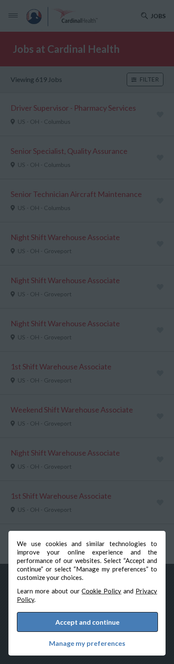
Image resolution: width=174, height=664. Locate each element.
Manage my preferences (87, 643)
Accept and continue (87, 622)
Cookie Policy (101, 591)
